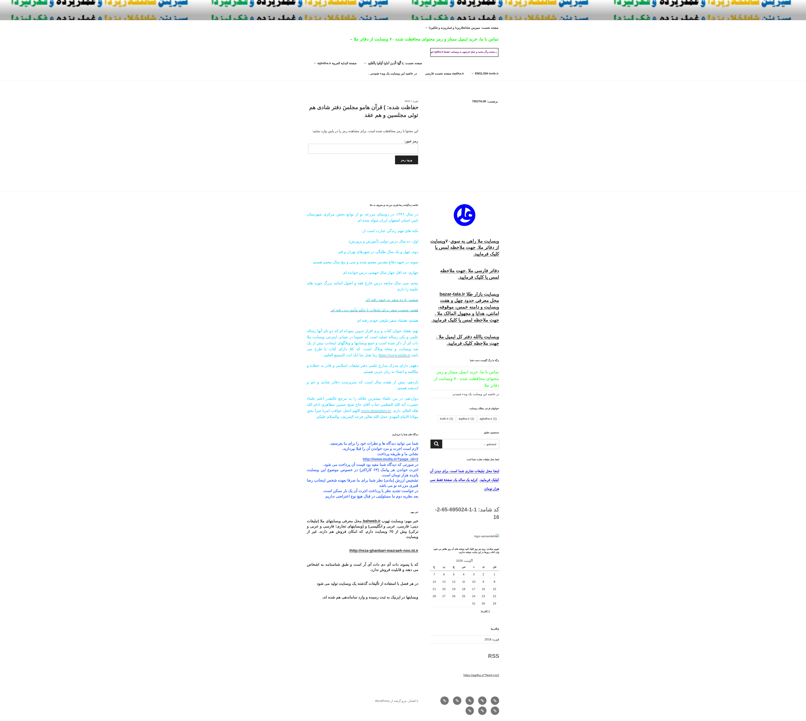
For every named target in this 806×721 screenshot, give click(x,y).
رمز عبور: (411, 141)
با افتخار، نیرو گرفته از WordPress (396, 701)
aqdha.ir (466, 418)
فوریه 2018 (492, 639)
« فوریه (485, 610)
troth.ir (446, 418)
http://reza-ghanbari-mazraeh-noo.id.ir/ (383, 551)
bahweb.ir (371, 521)
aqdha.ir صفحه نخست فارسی (444, 73)
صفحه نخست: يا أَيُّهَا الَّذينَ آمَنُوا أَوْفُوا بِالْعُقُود (395, 63)
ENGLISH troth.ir (487, 73)
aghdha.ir (488, 418)
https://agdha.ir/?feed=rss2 (481, 675)
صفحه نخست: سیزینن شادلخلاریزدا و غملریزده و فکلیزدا (464, 27)
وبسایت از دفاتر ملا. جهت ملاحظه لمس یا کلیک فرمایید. (464, 247)
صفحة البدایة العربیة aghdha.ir (337, 63)
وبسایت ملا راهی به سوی (474, 241)
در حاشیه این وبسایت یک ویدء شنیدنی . (392, 73)
